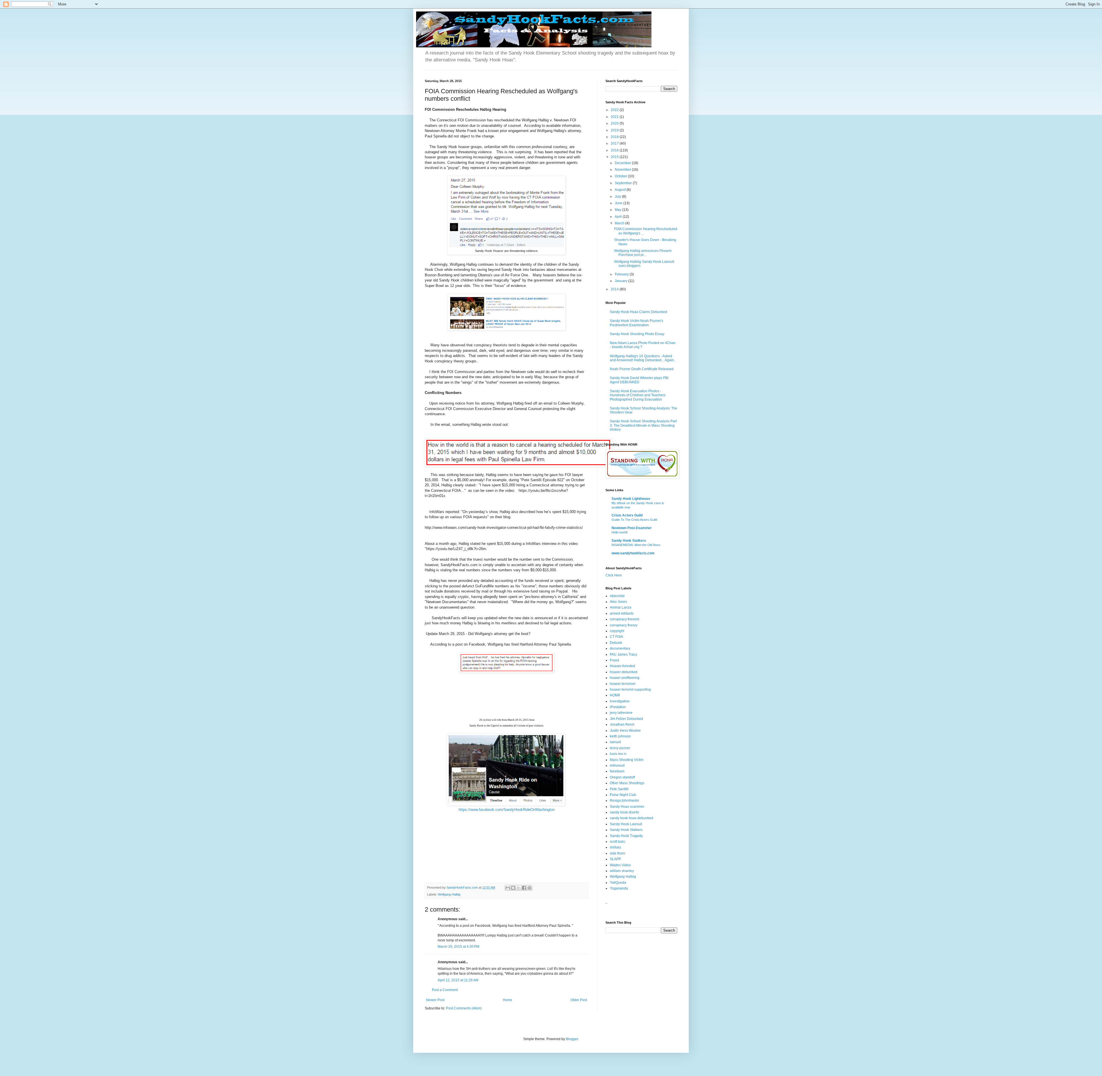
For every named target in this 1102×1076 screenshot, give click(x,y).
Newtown (617, 771)
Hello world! (620, 532)
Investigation (620, 701)
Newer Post (435, 1000)
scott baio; (618, 842)
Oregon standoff (622, 777)
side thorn (617, 853)
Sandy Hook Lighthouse (631, 499)
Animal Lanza (620, 607)
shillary (615, 847)
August (620, 190)
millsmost (617, 766)
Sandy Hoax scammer (627, 807)
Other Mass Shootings (627, 783)
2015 (615, 157)
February (622, 274)
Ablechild (617, 596)
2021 (615, 117)
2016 (615, 150)
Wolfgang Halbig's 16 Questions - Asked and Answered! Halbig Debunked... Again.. (643, 358)
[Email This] (508, 888)
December (623, 163)
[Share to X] (518, 888)
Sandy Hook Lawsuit (626, 824)
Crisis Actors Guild (627, 515)
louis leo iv (618, 754)
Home (507, 1000)
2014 (615, 289)
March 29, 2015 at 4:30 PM (458, 947)
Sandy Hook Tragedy (626, 836)
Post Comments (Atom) (464, 1008)
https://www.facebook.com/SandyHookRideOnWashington (507, 809)
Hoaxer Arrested (622, 666)
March (620, 223)
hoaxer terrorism (622, 684)
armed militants (622, 613)
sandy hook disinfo (624, 812)
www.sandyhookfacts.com (633, 553)
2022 (615, 110)
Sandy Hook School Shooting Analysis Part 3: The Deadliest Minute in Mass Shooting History (643, 425)
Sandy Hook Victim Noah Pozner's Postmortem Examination (636, 323)
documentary (620, 648)
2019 (615, 130)
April (619, 217)
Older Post (579, 1000)
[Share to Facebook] (524, 888)
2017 (615, 143)
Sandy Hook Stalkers (629, 541)
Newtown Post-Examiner (632, 528)
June (619, 203)
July (618, 197)
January (621, 281)
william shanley (622, 871)
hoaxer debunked (623, 672)
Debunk (616, 643)
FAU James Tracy (623, 654)
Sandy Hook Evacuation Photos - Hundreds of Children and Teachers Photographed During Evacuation (638, 395)
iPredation (618, 707)
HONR (615, 695)
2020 (615, 123)
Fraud (614, 660)
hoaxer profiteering (624, 678)
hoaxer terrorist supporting (630, 689)
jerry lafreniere (621, 713)
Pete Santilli (619, 789)
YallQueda (618, 883)
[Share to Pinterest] (529, 888)
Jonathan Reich (622, 724)
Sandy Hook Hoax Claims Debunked (638, 312)
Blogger (572, 1039)
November (623, 170)
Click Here (614, 575)
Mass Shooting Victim (626, 760)
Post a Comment (445, 990)
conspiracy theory (623, 625)
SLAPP (615, 859)
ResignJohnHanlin (624, 801)
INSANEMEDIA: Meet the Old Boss (636, 545)
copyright (617, 631)
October (621, 176)
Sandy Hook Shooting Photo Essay (637, 334)
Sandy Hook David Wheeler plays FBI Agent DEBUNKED (639, 380)
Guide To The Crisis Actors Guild (634, 519)
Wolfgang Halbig (449, 894)
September (624, 183)
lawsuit (615, 742)
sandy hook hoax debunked (631, 818)
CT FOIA (616, 637)
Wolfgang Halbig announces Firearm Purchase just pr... (643, 253)
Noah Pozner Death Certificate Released (642, 369)
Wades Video (620, 865)
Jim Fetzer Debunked (626, 719)
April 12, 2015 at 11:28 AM (458, 980)
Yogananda (619, 888)
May (618, 210)
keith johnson (620, 736)
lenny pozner (620, 748)
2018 (615, 137)
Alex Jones (618, 602)
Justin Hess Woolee (625, 731)
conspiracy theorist (624, 619)
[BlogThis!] (513, 888)
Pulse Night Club (623, 795)
